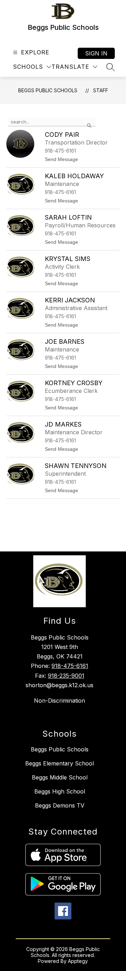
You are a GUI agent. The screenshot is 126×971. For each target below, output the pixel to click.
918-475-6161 (69, 665)
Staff (100, 90)
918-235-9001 (66, 675)
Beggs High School (59, 791)
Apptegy (78, 961)
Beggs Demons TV (59, 805)
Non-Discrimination (59, 700)
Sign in (96, 53)
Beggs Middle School (60, 777)
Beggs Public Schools (47, 90)
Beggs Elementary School (59, 763)
